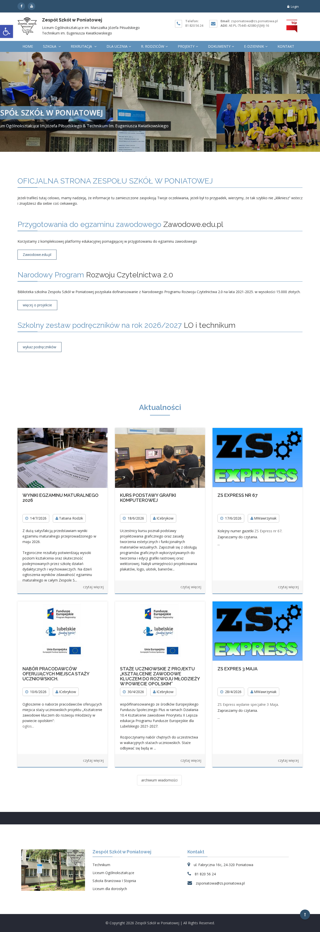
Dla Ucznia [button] (117, 46)
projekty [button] (186, 46)
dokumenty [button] (219, 46)
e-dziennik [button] (254, 46)
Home (27, 46)
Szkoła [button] (50, 46)
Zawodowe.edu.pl (37, 254)
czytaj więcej (93, 586)
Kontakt (286, 46)
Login (295, 6)
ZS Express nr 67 (268, 531)
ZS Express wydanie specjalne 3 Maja (248, 704)
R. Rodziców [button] (152, 46)
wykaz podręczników (39, 347)
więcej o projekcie (37, 305)
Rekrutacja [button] (82, 46)
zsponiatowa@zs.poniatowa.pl (254, 21)
